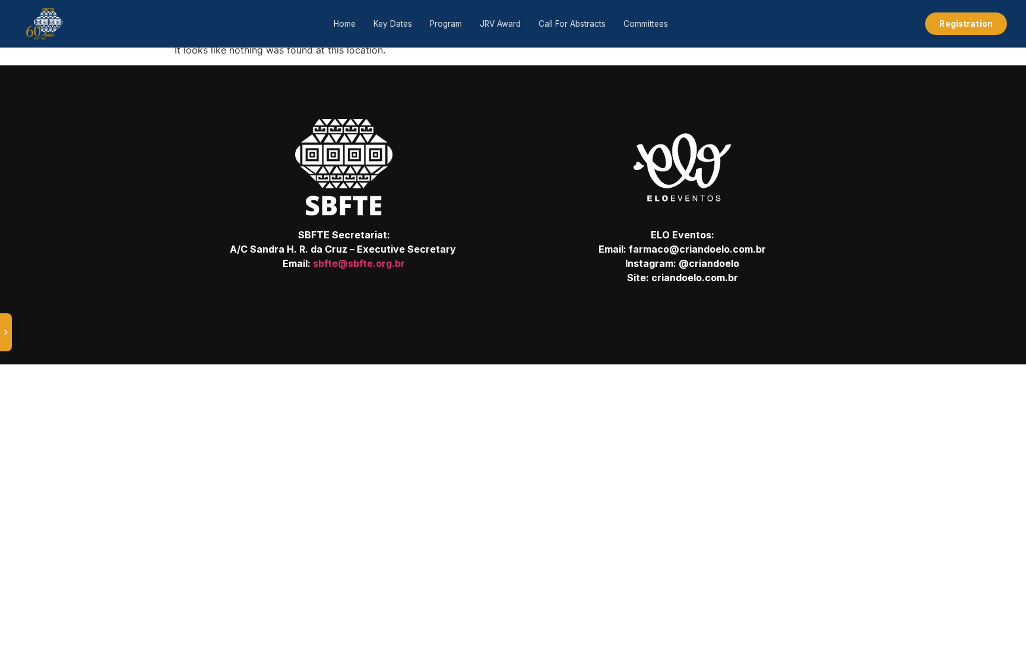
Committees (645, 24)
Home (345, 24)
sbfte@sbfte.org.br (359, 263)
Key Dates (392, 24)
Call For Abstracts (572, 24)
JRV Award (500, 24)
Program (446, 24)
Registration (966, 24)
